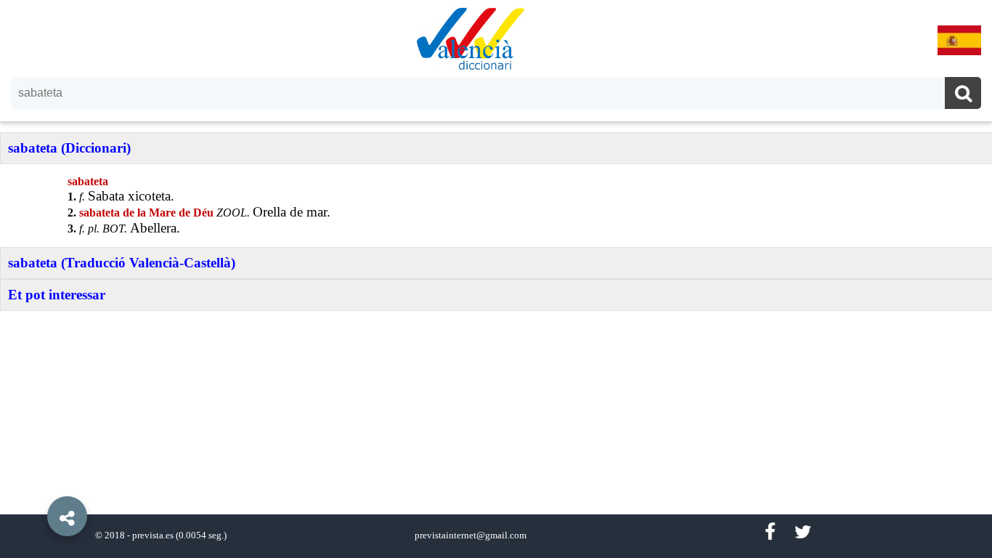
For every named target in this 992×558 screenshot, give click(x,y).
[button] (36, 483)
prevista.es (153, 535)
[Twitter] (803, 532)
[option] (496, 279)
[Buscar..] (963, 95)
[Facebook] (769, 532)
